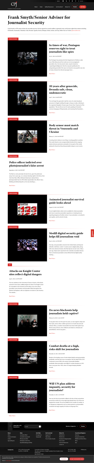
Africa (76, 440)
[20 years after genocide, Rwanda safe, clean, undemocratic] (27, 98)
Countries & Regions (80, 433)
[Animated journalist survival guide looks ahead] (27, 209)
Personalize (63, 458)
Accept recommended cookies (77, 458)
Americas (77, 435)
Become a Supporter (71, 426)
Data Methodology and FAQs (26, 442)
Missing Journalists (24, 438)
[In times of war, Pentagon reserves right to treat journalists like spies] (27, 58)
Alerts (9, 435)
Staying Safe (38, 436)
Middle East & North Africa (80, 438)
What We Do (61, 435)
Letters (9, 438)
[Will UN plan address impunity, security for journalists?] (27, 395)
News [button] (36, 7)
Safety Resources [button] (49, 7)
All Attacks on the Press (25, 440)
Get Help (83, 6)
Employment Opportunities (65, 438)
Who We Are (61, 436)
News (9, 433)
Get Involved (48, 433)
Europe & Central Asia (79, 436)
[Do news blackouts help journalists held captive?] (27, 321)
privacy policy (8, 460)
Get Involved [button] (59, 7)
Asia (76, 442)
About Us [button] (67, 7)
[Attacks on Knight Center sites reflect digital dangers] (27, 283)
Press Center (62, 440)
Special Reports (11, 440)
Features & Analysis (13, 39)
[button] (84, 1)
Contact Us (61, 444)
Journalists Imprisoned (25, 436)
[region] (47, 459)
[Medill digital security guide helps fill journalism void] (27, 245)
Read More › (52, 74)
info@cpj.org (83, 449)
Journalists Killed (23, 435)
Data (21, 433)
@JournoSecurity (75, 31)
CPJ (10, 264)
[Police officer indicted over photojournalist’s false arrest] (27, 174)
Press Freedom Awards (50, 438)
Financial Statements (63, 442)
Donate (75, 6)
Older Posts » (12, 416)
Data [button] (41, 7)
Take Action (47, 436)
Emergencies (39, 435)
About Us (61, 433)
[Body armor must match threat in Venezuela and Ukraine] (27, 136)
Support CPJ (48, 435)
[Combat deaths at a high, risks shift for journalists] (27, 358)
